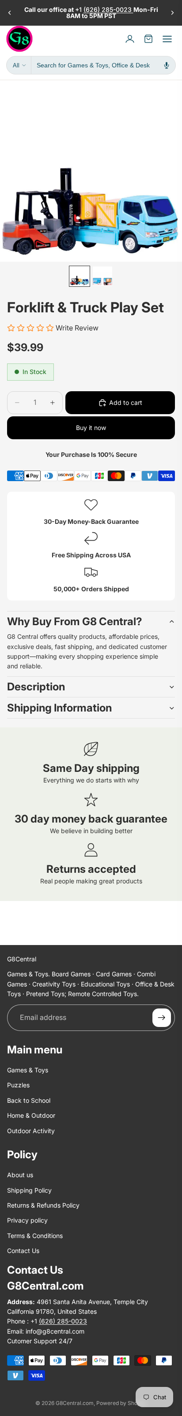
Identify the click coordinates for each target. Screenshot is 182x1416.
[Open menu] (167, 39)
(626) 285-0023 (108, 9)
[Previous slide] (9, 12)
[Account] (130, 39)
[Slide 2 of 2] (102, 276)
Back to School (28, 1100)
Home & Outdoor (31, 1115)
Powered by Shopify (121, 1403)
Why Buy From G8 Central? (74, 621)
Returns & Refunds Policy (43, 1205)
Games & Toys (27, 1070)
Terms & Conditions (35, 1235)
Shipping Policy (29, 1190)
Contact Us (23, 1250)
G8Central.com (75, 1403)
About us (20, 1175)
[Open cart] (148, 39)
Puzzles (18, 1085)
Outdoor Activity (31, 1130)
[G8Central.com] (19, 39)
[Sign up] (161, 1017)
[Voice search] (166, 65)
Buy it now (91, 427)
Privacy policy (27, 1220)
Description (36, 686)
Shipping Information (59, 707)
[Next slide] (172, 12)
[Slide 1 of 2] (79, 276)
